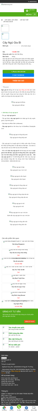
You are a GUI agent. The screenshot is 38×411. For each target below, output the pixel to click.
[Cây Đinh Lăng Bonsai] (18, 292)
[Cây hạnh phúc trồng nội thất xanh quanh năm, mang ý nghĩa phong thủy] (18, 301)
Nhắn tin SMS (34, 410)
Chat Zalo (12, 410)
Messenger (26, 410)
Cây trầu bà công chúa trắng (18, 252)
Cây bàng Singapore (18, 244)
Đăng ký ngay (29, 321)
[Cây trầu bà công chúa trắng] (18, 250)
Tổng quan (6, 87)
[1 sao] (10, 46)
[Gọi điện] (19, 407)
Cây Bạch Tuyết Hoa (18, 278)
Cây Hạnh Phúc (18, 304)
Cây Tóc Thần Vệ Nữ (18, 269)
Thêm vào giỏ (18, 81)
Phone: (18, 71)
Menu (29, 14)
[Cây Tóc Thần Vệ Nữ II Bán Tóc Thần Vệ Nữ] (18, 267)
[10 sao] (9, 46)
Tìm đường (4, 410)
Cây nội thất (24, 20)
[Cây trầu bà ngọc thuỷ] (18, 284)
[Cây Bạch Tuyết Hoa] (18, 275)
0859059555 (33, 1)
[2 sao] (11, 46)
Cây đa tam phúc (18, 261)
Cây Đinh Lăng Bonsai (18, 295)
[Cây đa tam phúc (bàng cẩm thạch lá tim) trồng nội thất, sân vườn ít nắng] (18, 258)
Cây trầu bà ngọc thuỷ (18, 287)
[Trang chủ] (6, 4)
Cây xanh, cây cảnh (11, 20)
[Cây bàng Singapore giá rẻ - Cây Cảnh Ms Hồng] (18, 241)
